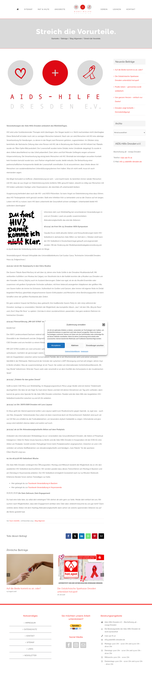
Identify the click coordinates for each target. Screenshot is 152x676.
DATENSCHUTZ (30, 629)
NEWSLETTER (30, 655)
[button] (103, 325)
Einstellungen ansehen (95, 345)
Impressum (84, 351)
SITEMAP (30, 642)
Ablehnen (74, 345)
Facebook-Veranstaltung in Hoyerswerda (45, 487)
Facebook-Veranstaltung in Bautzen (42, 483)
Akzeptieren (56, 345)
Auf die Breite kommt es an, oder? (24, 588)
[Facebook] (69, 645)
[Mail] (83, 645)
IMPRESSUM (30, 623)
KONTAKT (30, 636)
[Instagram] (76, 645)
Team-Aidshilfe (14, 521)
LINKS (30, 649)
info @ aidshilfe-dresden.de (130, 162)
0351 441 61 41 (126, 158)
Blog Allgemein (40, 521)
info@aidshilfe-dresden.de (115, 640)
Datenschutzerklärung (72, 351)
